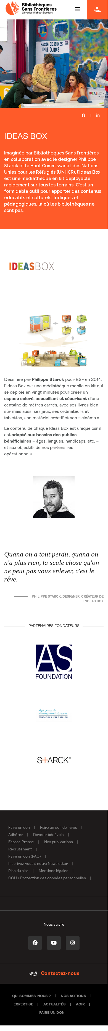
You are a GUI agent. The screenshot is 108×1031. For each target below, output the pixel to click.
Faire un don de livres (58, 828)
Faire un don (19, 828)
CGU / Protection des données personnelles (47, 878)
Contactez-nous (59, 973)
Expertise (23, 1004)
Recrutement (20, 849)
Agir (80, 1004)
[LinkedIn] (97, 116)
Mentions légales (53, 871)
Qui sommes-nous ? (31, 996)
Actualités (54, 1004)
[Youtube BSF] (54, 943)
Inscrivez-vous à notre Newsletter (38, 864)
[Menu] (77, 9)
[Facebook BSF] (35, 943)
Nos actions (73, 996)
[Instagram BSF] (73, 943)
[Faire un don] (97, 9)
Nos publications (58, 842)
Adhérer (15, 835)
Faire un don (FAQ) (24, 857)
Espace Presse (21, 842)
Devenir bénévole (48, 835)
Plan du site (18, 871)
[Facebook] (83, 116)
